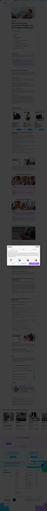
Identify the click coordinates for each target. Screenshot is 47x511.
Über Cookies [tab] (34, 249)
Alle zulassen (34, 263)
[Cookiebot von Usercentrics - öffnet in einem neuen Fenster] (36, 246)
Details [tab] (23, 249)
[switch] (19, 260)
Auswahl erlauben (23, 263)
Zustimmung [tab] (12, 249)
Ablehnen (13, 263)
